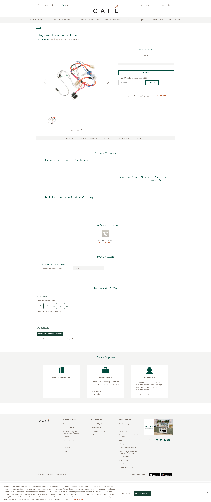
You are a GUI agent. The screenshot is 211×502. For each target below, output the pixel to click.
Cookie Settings (125, 493)
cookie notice (78, 499)
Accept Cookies (142, 493)
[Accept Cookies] (207, 492)
